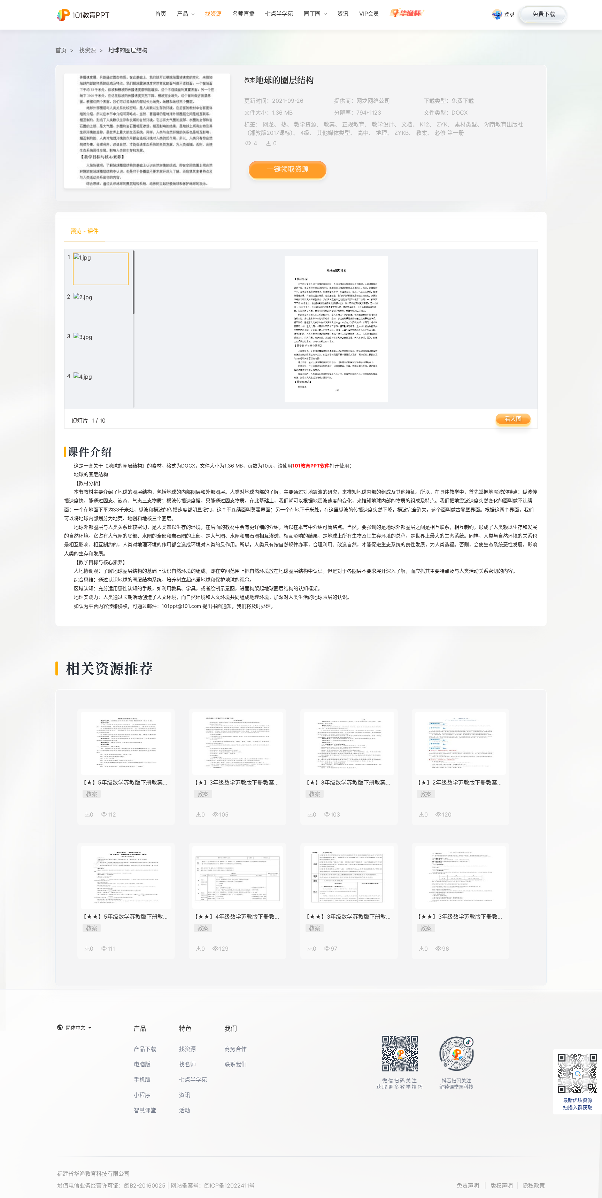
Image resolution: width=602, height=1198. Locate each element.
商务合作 (235, 1048)
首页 (61, 50)
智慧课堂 (145, 1110)
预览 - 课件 (84, 230)
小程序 (142, 1094)
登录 (509, 14)
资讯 (184, 1094)
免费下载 (544, 13)
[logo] (83, 15)
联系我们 (235, 1064)
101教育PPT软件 (311, 466)
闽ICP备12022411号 (229, 1185)
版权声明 (502, 1185)
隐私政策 (534, 1185)
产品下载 (145, 1048)
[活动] (407, 15)
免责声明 (469, 1185)
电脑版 (142, 1064)
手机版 (142, 1079)
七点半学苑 (193, 1079)
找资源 (87, 50)
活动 (184, 1110)
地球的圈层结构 (127, 50)
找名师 (187, 1064)
